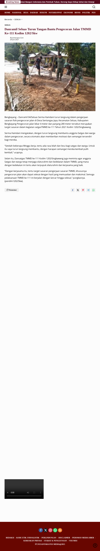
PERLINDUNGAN (49, 538)
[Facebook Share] (73, 190)
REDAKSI (10, 538)
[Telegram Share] (88, 190)
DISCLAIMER (64, 538)
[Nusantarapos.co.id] (22, 7)
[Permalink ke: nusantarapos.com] (7, 38)
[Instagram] (50, 530)
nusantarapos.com (16, 38)
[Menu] (6, 7)
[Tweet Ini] (78, 190)
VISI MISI (73, 541)
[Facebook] (41, 530)
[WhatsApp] (55, 530)
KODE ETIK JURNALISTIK (27, 538)
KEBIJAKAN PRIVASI (32, 541)
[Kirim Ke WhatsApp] (93, 190)
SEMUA (7, 25)
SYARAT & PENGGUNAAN (55, 541)
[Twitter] (45, 530)
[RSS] (60, 530)
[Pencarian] (93, 7)
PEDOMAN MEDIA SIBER (83, 538)
